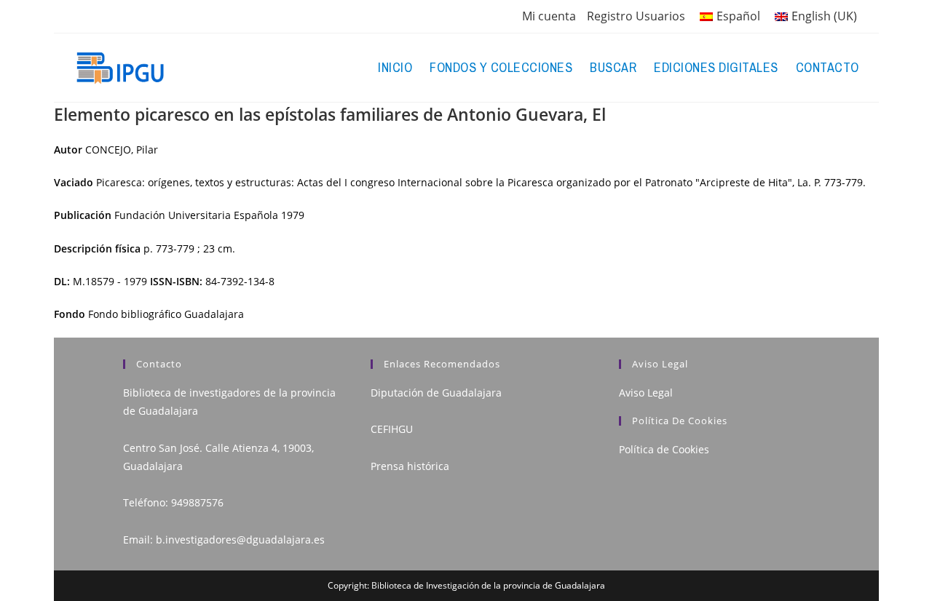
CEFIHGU (392, 429)
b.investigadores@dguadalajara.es (240, 539)
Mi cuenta (549, 16)
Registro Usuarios (636, 16)
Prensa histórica (410, 466)
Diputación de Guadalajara (436, 392)
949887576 (197, 502)
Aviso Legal (646, 392)
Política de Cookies (664, 449)
